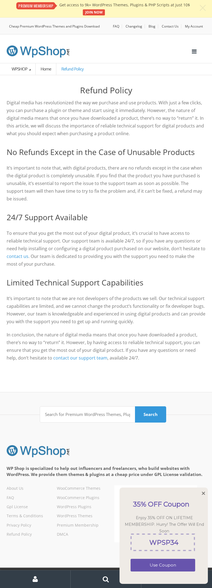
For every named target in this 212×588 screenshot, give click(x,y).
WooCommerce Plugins (78, 497)
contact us (17, 256)
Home (46, 69)
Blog (152, 26)
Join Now (94, 12)
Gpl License (17, 506)
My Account (194, 26)
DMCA (62, 534)
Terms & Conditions (25, 515)
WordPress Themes (74, 515)
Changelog (134, 26)
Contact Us (170, 26)
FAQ (116, 26)
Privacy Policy (19, 525)
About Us (15, 488)
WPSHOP (20, 69)
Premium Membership (78, 525)
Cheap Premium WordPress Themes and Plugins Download (54, 26)
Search (151, 414)
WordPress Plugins (74, 506)
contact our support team (80, 358)
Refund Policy (19, 534)
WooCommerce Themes (78, 488)
